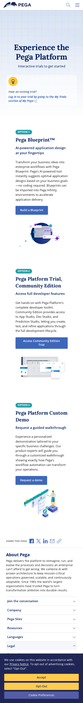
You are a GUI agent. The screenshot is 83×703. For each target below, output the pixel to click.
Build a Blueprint (31, 210)
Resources (14, 628)
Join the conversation (22, 601)
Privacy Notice (19, 664)
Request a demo (31, 480)
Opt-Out (41, 686)
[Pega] (18, 5)
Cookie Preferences (41, 695)
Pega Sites (14, 619)
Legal (11, 646)
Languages (15, 637)
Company (14, 610)
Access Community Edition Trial (41, 343)
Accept (41, 677)
